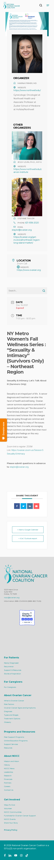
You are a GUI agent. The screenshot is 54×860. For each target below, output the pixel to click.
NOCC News (9, 768)
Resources (8, 748)
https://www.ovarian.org (29, 270)
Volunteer (8, 808)
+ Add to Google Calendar (27, 530)
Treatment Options (12, 718)
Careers (7, 786)
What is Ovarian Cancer (14, 701)
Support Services (11, 744)
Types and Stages (11, 715)
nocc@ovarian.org (11, 597)
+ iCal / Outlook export (27, 538)
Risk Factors (9, 704)
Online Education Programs (16, 741)
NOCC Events (10, 819)
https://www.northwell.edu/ (27, 90)
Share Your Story (11, 823)
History (7, 765)
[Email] (36, 506)
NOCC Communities (12, 812)
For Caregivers (10, 687)
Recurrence (8, 666)
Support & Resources (12, 670)
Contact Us (8, 790)
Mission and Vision (11, 761)
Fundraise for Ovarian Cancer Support (20, 816)
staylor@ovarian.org (22, 230)
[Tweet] (23, 506)
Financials (8, 779)
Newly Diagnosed (11, 663)
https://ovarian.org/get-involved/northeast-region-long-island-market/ (27, 240)
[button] (48, 5)
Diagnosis (8, 711)
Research (8, 776)
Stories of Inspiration (12, 674)
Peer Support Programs (14, 737)
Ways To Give (9, 805)
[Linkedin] (30, 506)
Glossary (7, 722)
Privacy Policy (10, 830)
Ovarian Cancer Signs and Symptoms (20, 708)
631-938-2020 (32, 222)
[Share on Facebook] (17, 506)
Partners (7, 783)
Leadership (8, 772)
